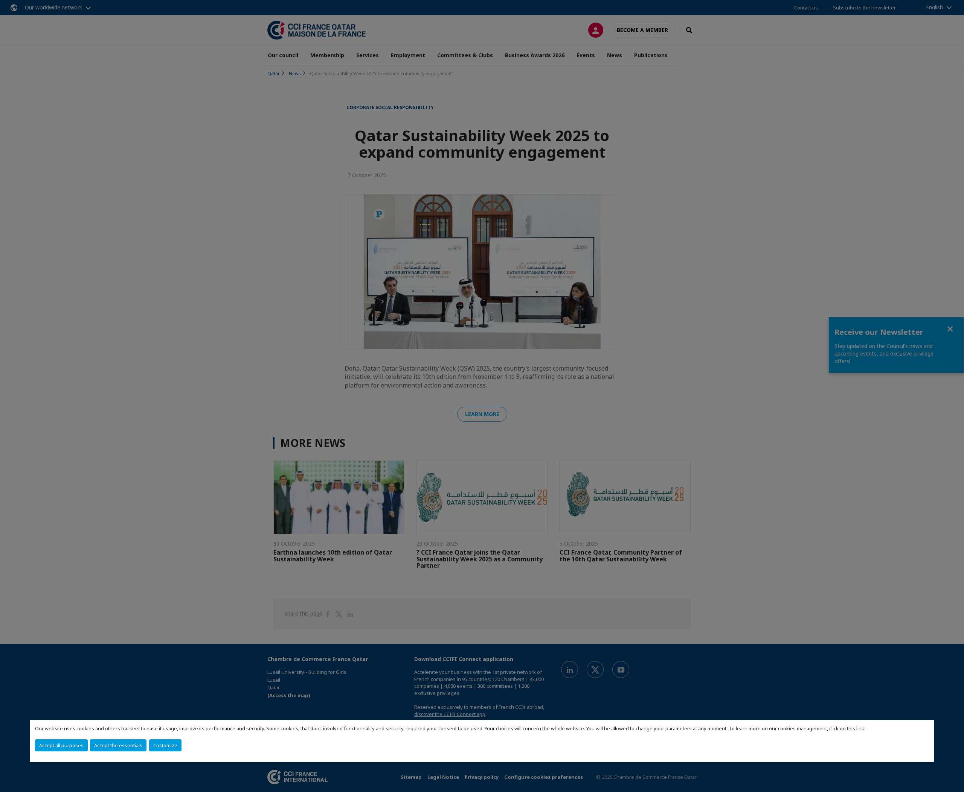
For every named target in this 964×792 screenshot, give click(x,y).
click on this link (846, 728)
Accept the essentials (118, 745)
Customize (165, 745)
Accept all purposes (61, 745)
